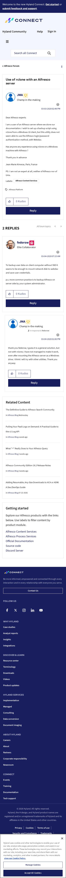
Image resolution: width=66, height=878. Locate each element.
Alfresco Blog (13, 415)
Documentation (10, 792)
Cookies (29, 828)
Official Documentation (20, 541)
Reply (33, 211)
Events (6, 780)
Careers (6, 740)
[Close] (62, 838)
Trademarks (46, 833)
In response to (39, 330)
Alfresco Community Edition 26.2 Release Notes (28, 465)
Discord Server (14, 551)
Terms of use (43, 828)
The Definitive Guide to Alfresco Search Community (30, 409)
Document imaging (12, 725)
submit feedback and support (19, 8)
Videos (6, 679)
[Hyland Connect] (23, 20)
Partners (7, 752)
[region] (33, 856)
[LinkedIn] (32, 610)
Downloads (8, 673)
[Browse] (7, 41)
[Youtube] (41, 610)
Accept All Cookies (33, 873)
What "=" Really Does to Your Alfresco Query (27, 448)
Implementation (11, 700)
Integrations (9, 645)
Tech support (9, 798)
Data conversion (11, 719)
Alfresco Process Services (21, 536)
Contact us (33, 590)
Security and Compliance (24, 833)
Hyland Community (14, 32)
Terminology (9, 667)
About (6, 746)
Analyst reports (10, 633)
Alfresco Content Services (26, 180)
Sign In (52, 31)
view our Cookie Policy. (15, 858)
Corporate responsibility (15, 758)
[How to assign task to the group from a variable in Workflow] (55, 226)
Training (7, 786)
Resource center (11, 660)
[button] (9, 201)
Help (40, 32)
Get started (52, 4)
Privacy (18, 828)
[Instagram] (24, 610)
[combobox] (33, 53)
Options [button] (61, 66)
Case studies (9, 627)
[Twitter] (15, 610)
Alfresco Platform (16, 189)
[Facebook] (7, 610)
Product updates (11, 685)
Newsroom (8, 765)
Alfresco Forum (11, 66)
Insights (7, 639)
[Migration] (61, 226)
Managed (7, 706)
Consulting (8, 712)
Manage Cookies (33, 864)
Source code (13, 546)
